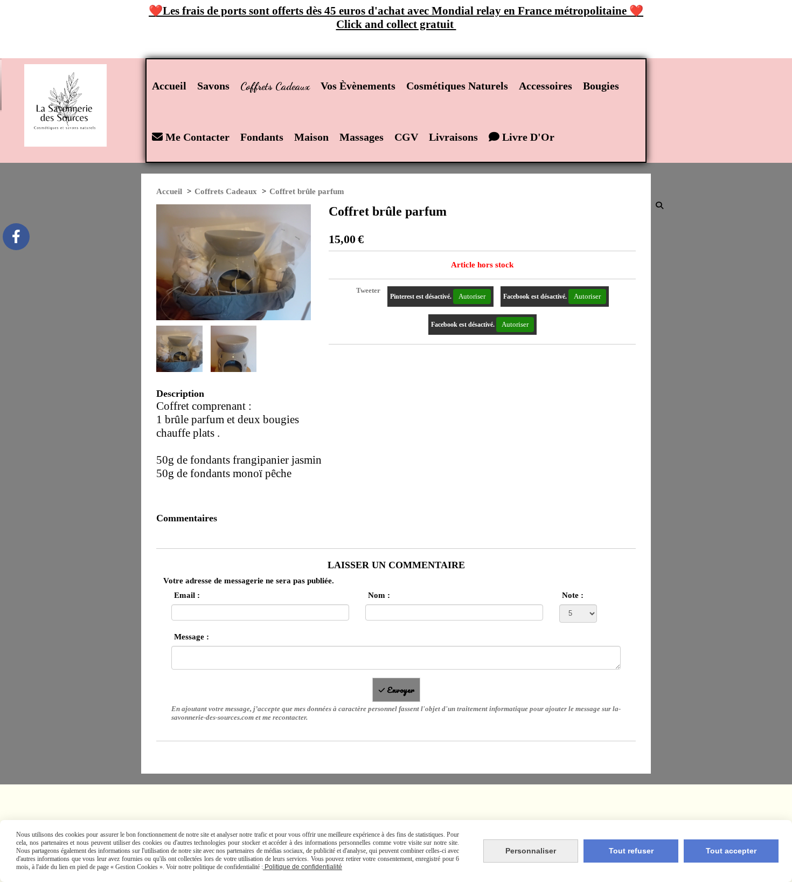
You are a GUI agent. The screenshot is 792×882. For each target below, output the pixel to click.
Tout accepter (731, 850)
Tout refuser (631, 850)
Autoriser (471, 296)
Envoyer (399, 690)
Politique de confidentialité (302, 867)
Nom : (379, 595)
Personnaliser (530, 850)
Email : (187, 595)
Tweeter (368, 290)
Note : (572, 595)
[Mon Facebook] (16, 236)
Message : (191, 636)
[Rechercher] (660, 205)
